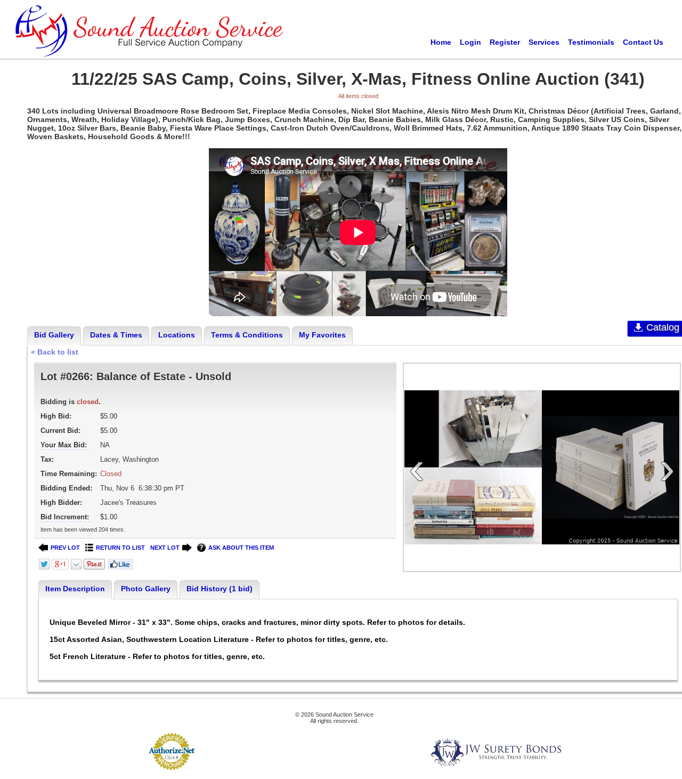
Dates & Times (116, 335)
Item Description (75, 588)
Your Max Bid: (63, 445)
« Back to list (54, 352)
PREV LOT (65, 547)
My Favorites (322, 335)
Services (544, 42)
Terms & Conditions (247, 335)
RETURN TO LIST (120, 547)
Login (470, 42)
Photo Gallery (145, 588)
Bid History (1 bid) (219, 588)
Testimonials (591, 42)
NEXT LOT (165, 547)
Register (505, 42)
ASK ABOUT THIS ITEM (241, 547)
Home (441, 42)
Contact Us (643, 42)
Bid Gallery (54, 335)
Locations (176, 335)
